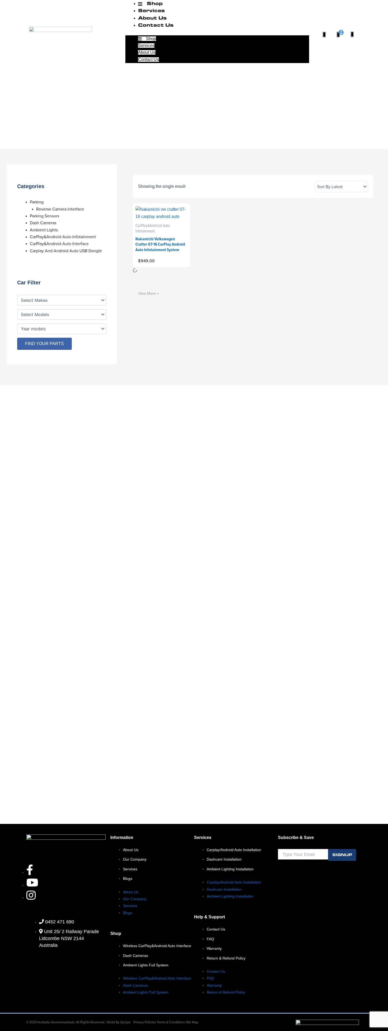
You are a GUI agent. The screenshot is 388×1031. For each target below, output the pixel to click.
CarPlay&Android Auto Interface (59, 244)
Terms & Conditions (171, 1022)
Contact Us (156, 24)
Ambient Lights (44, 230)
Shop (150, 38)
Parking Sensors (44, 216)
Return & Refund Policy (226, 958)
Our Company (134, 859)
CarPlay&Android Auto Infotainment (63, 237)
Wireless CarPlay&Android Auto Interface (157, 946)
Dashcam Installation (224, 859)
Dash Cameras (43, 223)
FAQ (210, 939)
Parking (37, 202)
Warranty (214, 948)
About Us (152, 17)
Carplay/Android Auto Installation (234, 850)
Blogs (127, 878)
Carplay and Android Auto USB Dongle (66, 251)
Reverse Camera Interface (60, 209)
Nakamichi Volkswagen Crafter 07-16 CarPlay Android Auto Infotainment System (160, 244)
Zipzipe (125, 1022)
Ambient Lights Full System (145, 965)
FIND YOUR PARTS (44, 343)
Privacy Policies (144, 1022)
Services (151, 10)
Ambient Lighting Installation (230, 869)
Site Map (192, 1022)
